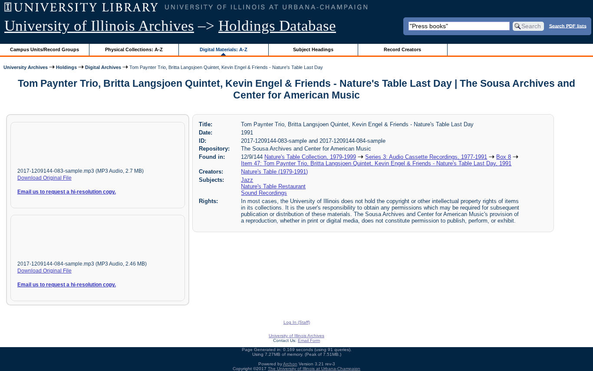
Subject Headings (313, 49)
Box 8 (503, 157)
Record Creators (402, 49)
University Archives (25, 67)
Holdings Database (277, 25)
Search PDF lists (567, 25)
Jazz (247, 180)
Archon (290, 363)
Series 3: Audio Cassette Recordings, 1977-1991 (426, 157)
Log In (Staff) (296, 322)
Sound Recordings (264, 193)
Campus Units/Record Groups (44, 49)
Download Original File (44, 178)
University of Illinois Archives (99, 25)
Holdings (66, 67)
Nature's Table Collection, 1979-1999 (310, 157)
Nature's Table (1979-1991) (274, 171)
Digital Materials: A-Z (223, 49)
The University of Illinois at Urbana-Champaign (314, 368)
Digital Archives (103, 67)
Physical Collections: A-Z (134, 49)
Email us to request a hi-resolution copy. (66, 191)
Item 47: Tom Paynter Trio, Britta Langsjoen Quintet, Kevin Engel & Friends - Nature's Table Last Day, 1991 (376, 163)
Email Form (309, 340)
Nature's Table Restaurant (273, 186)
